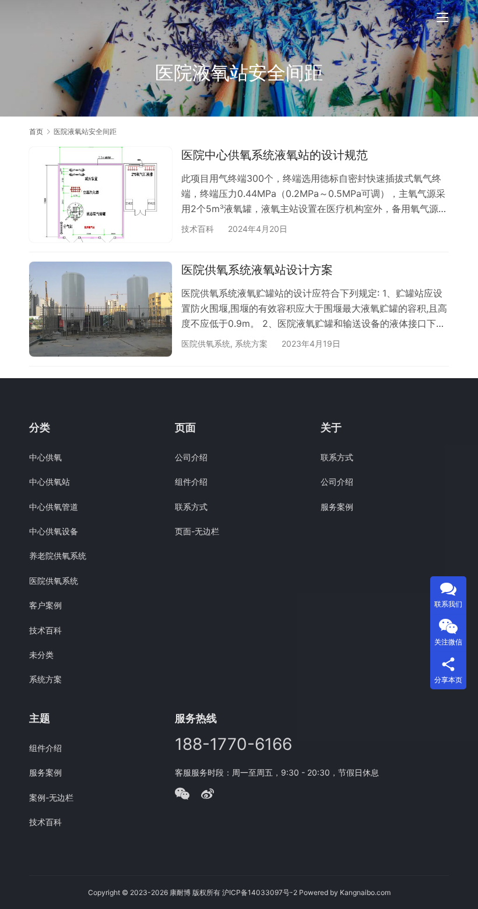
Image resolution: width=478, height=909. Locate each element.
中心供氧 (45, 457)
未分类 (41, 655)
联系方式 (191, 507)
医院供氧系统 (205, 343)
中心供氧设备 (53, 531)
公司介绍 (191, 457)
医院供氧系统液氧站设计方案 (257, 270)
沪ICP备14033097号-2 (259, 892)
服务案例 (337, 507)
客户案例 (45, 605)
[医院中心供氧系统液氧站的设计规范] (100, 194)
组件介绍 (191, 482)
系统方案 (251, 343)
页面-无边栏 (197, 531)
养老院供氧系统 (57, 556)
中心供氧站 (49, 482)
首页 (36, 131)
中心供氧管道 (53, 507)
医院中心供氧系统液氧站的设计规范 (274, 155)
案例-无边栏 (51, 797)
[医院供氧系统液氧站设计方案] (100, 309)
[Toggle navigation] (442, 17)
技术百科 (197, 229)
